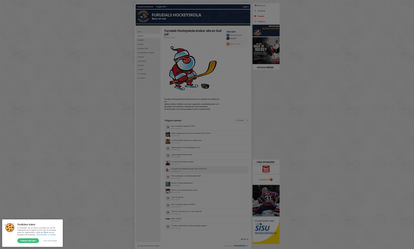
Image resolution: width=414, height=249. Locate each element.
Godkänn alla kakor (28, 241)
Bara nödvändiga (50, 241)
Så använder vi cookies (46, 235)
